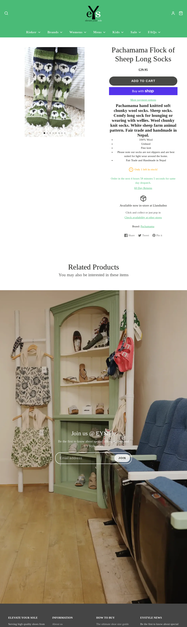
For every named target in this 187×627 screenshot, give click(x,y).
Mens (97, 32)
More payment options (143, 99)
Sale (134, 32)
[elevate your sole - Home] (93, 13)
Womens (75, 32)
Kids (116, 32)
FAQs (152, 32)
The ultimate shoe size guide (112, 624)
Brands (53, 32)
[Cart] (181, 13)
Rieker (31, 32)
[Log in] (173, 13)
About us (57, 624)
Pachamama (147, 226)
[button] (44, 133)
